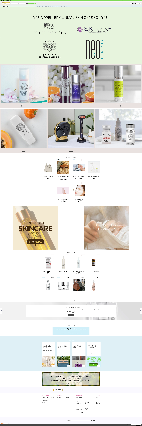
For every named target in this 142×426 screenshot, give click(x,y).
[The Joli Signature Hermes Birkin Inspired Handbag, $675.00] (79, 285)
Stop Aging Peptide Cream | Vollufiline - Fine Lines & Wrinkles (63, 294)
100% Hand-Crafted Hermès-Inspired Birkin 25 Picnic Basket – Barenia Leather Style (63, 177)
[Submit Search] (27, 3)
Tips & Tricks (51, 6)
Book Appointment (32, 3)
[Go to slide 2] (1, 311)
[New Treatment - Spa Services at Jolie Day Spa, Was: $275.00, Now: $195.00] (79, 167)
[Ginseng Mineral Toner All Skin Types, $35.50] (94, 285)
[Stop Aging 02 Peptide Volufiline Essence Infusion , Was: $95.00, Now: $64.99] (48, 285)
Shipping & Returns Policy (79, 397)
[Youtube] (44, 402)
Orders (97, 397)
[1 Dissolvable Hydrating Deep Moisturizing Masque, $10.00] (79, 190)
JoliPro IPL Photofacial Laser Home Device (63, 200)
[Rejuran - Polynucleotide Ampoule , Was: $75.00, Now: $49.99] (94, 263)
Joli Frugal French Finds (45, 6)
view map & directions (45, 400)
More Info (52, 255)
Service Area (86, 408)
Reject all (133, 424)
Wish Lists (134, 3)
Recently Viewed (98, 403)
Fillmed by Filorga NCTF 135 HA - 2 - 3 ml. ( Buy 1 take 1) (48, 272)
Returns (97, 398)
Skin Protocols (87, 402)
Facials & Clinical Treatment (88, 398)
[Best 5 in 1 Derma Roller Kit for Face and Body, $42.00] (94, 167)
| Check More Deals (75, 0)
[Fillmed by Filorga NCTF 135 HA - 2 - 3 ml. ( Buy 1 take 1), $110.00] (48, 263)
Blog (62, 6)
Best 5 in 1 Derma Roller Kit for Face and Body (94, 177)
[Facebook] (43, 402)
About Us (65, 6)
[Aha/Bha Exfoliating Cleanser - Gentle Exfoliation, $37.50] (79, 263)
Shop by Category (59, 397)
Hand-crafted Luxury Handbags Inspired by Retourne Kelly (48, 177)
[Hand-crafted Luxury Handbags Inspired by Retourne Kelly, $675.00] (48, 167)
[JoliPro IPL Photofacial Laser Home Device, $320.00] (63, 190)
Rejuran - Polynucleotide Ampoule (94, 271)
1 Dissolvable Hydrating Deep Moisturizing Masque (78, 200)
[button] (71, 35)
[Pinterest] (46, 402)
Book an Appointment (79, 407)
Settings (129, 424)
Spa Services (38, 6)
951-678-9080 (124, 0)
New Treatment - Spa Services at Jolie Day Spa (78, 177)
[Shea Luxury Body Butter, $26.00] (63, 263)
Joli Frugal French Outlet (68, 398)
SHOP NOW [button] (23, 150)
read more (60, 352)
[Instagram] (42, 402)
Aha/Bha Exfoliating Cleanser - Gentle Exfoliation (78, 272)
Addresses (97, 401)
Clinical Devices (67, 397)
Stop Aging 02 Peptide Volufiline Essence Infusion (48, 294)
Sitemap (86, 409)
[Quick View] (53, 160)
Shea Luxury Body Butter (63, 271)
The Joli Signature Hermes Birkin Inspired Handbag (79, 294)
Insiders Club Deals (57, 6)
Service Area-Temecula (79, 409)
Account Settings (98, 404)
